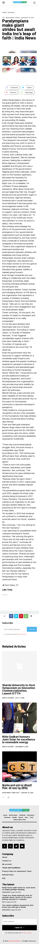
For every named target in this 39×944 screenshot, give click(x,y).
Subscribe (31, 629)
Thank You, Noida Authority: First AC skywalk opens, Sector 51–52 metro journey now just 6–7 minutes (17, 897)
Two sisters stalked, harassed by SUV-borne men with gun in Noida (18, 906)
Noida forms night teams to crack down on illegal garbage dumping (18, 889)
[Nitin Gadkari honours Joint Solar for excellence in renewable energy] (19, 718)
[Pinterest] (21, 616)
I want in (18, 927)
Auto (4, 902)
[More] (31, 616)
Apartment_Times (13, 17)
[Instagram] (10, 846)
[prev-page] (3, 797)
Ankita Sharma (8, 698)
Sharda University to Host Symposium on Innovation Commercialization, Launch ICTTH (18, 689)
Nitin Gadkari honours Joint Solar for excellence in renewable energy (18, 739)
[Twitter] (16, 616)
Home (4, 12)
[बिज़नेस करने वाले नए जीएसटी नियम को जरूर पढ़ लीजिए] (19, 766)
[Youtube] (22, 846)
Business (11, 12)
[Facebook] (11, 616)
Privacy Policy (22, 634)
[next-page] (8, 797)
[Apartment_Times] (4, 17)
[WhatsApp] (26, 616)
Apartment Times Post (11, 793)
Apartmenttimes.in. (15, 941)
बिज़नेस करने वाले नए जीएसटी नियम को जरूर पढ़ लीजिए (17, 787)
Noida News (6, 892)
